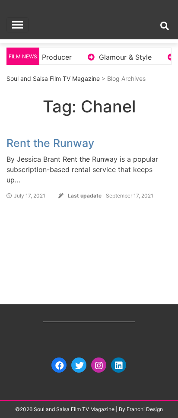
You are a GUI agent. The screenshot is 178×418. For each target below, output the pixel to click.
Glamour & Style (121, 57)
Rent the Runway (50, 143)
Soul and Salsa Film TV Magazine (53, 78)
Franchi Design (145, 409)
